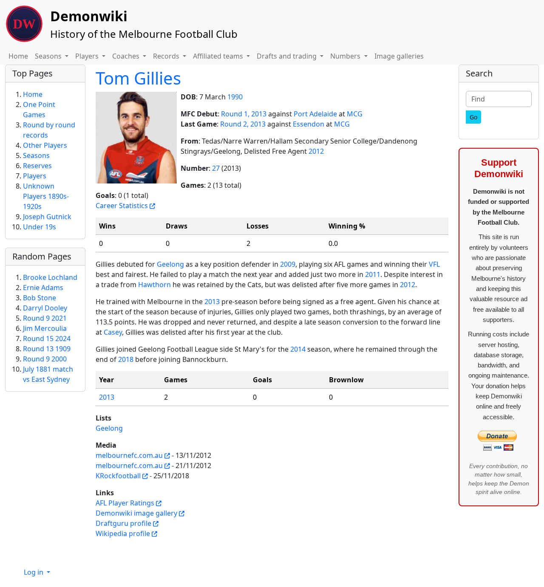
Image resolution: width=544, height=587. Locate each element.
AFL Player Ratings (125, 503)
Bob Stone (39, 297)
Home (18, 56)
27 (216, 168)
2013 (212, 301)
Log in (34, 572)
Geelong (170, 264)
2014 (298, 349)
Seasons (36, 155)
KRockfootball (118, 475)
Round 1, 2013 (243, 114)
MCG (355, 114)
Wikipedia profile (123, 533)
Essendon (308, 124)
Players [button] (87, 56)
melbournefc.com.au (129, 455)
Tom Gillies (138, 78)
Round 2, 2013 (243, 124)
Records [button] (167, 56)
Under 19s (39, 226)
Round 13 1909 (47, 348)
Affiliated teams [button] (219, 56)
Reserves (37, 165)
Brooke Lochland (50, 277)
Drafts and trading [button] (287, 56)
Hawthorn (154, 284)
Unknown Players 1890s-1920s (46, 196)
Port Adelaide (315, 114)
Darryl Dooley (45, 308)
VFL (434, 264)
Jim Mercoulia (45, 328)
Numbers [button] (346, 56)
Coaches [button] (126, 56)
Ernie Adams (43, 287)
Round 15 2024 (47, 338)
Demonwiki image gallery (136, 513)
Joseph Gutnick (47, 216)
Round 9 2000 (45, 359)
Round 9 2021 (45, 318)
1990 (235, 97)
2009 (287, 264)
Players (34, 176)
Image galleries (399, 56)
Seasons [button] (49, 56)
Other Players (45, 145)
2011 (372, 274)
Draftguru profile (123, 523)
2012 (316, 151)
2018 (125, 359)
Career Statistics (122, 205)
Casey (113, 332)
